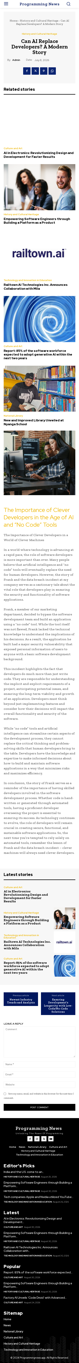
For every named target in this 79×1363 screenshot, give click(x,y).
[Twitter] (35, 71)
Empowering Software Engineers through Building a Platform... (38, 1184)
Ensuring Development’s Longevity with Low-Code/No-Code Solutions (58, 1005)
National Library (13, 416)
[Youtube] (50, 1138)
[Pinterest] (43, 71)
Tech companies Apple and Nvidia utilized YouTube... (38, 1197)
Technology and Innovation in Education (28, 280)
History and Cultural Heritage (39, 20)
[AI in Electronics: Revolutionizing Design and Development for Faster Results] (39, 121)
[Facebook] (26, 71)
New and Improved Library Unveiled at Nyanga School (34, 422)
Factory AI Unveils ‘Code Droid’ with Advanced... (35, 1298)
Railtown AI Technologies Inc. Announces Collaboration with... (31, 1249)
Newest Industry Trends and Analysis (21, 1001)
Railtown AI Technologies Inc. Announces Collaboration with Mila (36, 286)
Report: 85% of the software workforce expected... (38, 1272)
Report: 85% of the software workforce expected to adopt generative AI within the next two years (38, 354)
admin (16, 60)
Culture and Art (13, 148)
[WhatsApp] (52, 71)
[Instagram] (37, 1138)
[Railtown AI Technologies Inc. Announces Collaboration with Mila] (39, 253)
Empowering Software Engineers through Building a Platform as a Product (37, 221)
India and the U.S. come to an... (24, 1172)
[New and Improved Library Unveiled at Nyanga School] (39, 389)
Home (13, 20)
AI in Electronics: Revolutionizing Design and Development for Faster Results (39, 155)
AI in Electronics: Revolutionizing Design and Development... (33, 1220)
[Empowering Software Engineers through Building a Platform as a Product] (39, 187)
